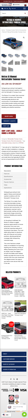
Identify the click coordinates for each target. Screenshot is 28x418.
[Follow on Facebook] (11, 379)
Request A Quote (9, 121)
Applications (8, 187)
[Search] (25, 13)
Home (3, 30)
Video (5, 185)
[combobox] (14, 13)
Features (6, 173)
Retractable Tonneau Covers (15, 139)
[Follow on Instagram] (17, 379)
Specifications (8, 176)
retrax (13, 143)
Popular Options (9, 182)
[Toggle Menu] (24, 8)
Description (7, 171)
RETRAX (21, 143)
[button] (23, 37)
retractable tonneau (7, 143)
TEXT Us (6, 126)
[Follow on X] (14, 379)
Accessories (7, 179)
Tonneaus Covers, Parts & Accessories (16, 30)
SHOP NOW (9, 116)
